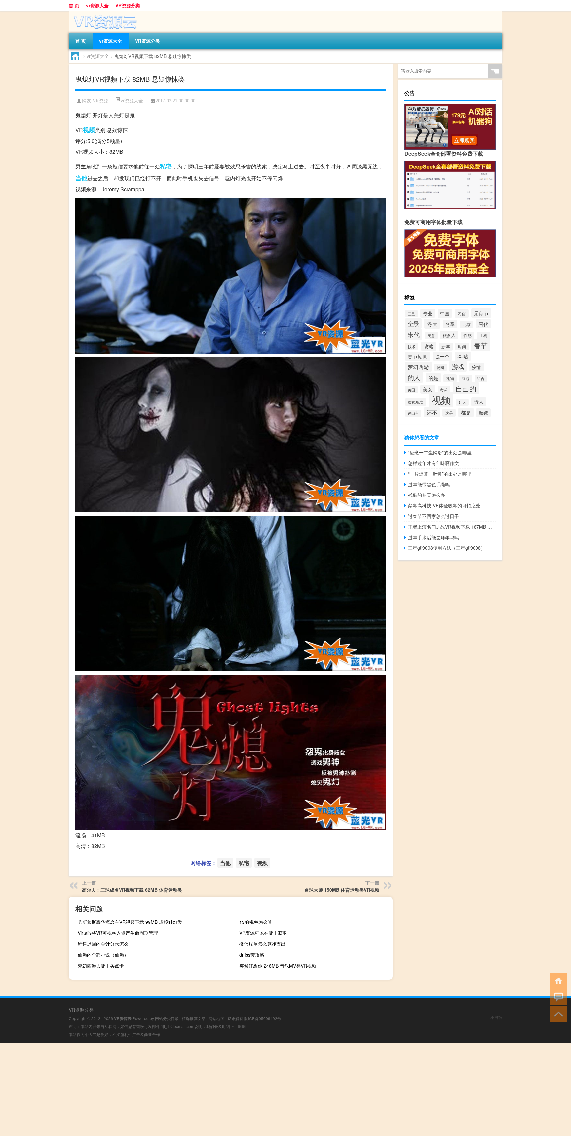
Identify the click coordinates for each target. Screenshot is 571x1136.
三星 (411, 313)
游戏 (458, 366)
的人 (414, 377)
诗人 (479, 401)
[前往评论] (557, 996)
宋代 (414, 334)
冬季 (450, 324)
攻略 (429, 346)
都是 (466, 412)
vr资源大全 (97, 5)
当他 (81, 178)
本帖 (462, 356)
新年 (445, 347)
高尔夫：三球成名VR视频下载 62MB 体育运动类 (132, 889)
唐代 (483, 323)
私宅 (166, 166)
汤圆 (440, 367)
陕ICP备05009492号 (262, 1018)
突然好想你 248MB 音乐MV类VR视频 (277, 965)
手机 (483, 335)
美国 (411, 389)
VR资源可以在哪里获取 (263, 932)
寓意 (431, 335)
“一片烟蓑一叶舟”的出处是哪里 (440, 473)
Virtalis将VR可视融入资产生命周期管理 (118, 932)
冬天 (432, 324)
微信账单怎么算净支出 (262, 943)
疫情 (476, 367)
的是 (433, 377)
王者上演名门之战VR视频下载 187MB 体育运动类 (452, 526)
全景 (413, 323)
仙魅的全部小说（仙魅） (103, 954)
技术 (412, 346)
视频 (89, 129)
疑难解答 (235, 1018)
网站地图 (216, 1018)
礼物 (450, 378)
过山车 (413, 413)
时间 (462, 346)
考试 (443, 389)
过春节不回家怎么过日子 (433, 516)
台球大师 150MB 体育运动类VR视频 (341, 889)
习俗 (461, 313)
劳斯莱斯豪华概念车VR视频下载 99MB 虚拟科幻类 (130, 922)
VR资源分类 (127, 5)
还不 (432, 412)
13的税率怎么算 (255, 922)
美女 (427, 389)
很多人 (449, 335)
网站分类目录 (167, 1018)
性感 (468, 335)
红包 (465, 378)
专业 (427, 313)
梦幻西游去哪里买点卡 (101, 965)
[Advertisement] (198, 1089)
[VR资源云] (103, 13)
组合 (480, 378)
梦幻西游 (418, 367)
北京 (467, 324)
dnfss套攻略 (251, 954)
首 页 (74, 5)
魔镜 (483, 412)
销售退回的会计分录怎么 (103, 943)
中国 (444, 313)
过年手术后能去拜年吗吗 (433, 537)
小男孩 (496, 1017)
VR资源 (100, 100)
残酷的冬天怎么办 (426, 495)
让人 (462, 402)
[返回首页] (557, 980)
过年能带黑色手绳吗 (429, 484)
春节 (481, 345)
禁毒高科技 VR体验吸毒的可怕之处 (444, 505)
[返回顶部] (557, 1013)
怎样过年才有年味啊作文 (433, 463)
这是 (449, 413)
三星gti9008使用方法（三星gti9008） (446, 547)
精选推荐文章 (194, 1018)
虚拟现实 (416, 402)
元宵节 (481, 313)
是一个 (442, 356)
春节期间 (418, 356)
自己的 (465, 388)
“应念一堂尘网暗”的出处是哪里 (440, 452)
